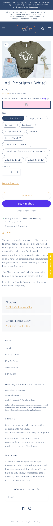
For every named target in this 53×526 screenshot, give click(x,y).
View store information (16, 226)
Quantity (6, 166)
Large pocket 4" (36, 118)
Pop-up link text (10, 183)
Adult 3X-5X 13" (36, 160)
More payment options (26, 211)
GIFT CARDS (10, 374)
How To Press (11, 361)
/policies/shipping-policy (19, 307)
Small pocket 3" (13, 118)
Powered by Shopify (35, 522)
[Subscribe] (44, 497)
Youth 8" (33, 131)
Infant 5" (9, 125)
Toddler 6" (27, 125)
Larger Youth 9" (13, 138)
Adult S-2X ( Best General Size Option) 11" (26, 152)
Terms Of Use (11, 367)
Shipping (5, 93)
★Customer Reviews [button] (50, 265)
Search (8, 348)
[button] (3, 28)
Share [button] (8, 232)
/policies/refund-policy (18, 326)
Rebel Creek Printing (22, 522)
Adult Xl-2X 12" (13, 160)
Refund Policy (12, 354)
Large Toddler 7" (13, 131)
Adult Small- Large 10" (16, 144)
